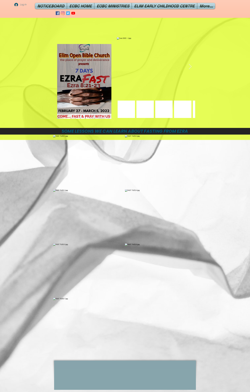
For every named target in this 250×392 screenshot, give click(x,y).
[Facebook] (57, 13)
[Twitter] (68, 13)
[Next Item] (190, 67)
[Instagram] (63, 13)
